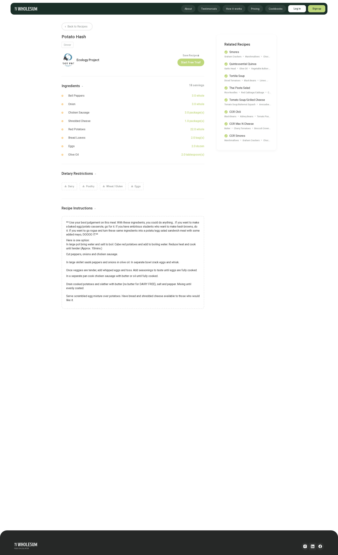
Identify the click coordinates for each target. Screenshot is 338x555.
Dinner (67, 44)
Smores (234, 52)
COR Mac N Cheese (241, 123)
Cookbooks (276, 8)
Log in (297, 8)
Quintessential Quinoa (242, 64)
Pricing (255, 8)
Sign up (316, 8)
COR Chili (235, 111)
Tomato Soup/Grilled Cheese (247, 100)
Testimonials (209, 8)
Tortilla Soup (237, 76)
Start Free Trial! (191, 62)
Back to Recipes (77, 26)
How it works (234, 8)
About (188, 8)
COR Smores (237, 135)
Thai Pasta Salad (239, 88)
